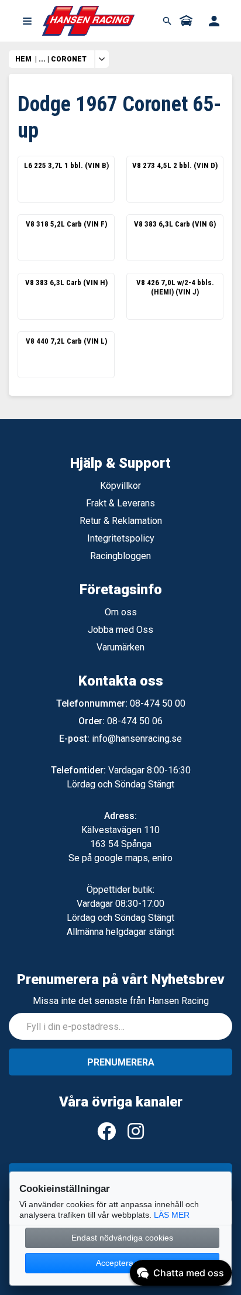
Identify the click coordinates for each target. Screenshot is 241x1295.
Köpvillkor (120, 485)
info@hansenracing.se (137, 738)
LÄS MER (172, 1214)
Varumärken (120, 647)
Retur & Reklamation (121, 520)
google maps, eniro (133, 858)
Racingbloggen (120, 555)
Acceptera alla (122, 1262)
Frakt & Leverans (120, 503)
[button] (27, 21)
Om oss (121, 612)
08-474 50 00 (157, 703)
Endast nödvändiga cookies (122, 1237)
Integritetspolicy (120, 538)
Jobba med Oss (120, 629)
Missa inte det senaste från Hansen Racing (121, 1000)
